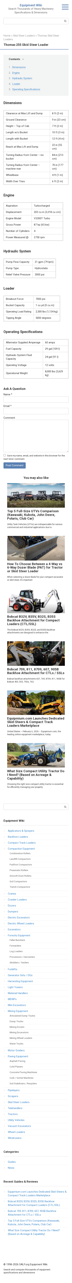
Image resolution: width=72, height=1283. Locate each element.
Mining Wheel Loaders (21, 1038)
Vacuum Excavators (19, 1126)
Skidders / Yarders (19, 962)
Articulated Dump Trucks (22, 1015)
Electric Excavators (19, 917)
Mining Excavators (19, 1032)
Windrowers (14, 1138)
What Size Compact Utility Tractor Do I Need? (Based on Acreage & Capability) (35, 774)
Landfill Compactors (20, 858)
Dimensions (19, 67)
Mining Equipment (18, 1011)
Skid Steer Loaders (19, 1102)
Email (7, 406)
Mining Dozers (17, 1026)
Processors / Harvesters (22, 956)
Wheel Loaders (16, 1132)
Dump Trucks (16, 1021)
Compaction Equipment (21, 848)
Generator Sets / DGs (20, 975)
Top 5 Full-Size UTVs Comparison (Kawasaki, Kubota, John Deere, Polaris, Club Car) (33, 514)
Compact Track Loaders (22, 842)
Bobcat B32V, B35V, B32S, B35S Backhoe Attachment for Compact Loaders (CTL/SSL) (33, 620)
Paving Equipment (18, 1056)
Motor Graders (16, 1050)
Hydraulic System (22, 78)
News (11, 1167)
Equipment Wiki (31, 5)
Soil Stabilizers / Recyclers (23, 1083)
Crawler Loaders (17, 899)
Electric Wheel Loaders (21, 923)
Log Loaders (16, 951)
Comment (9, 417)
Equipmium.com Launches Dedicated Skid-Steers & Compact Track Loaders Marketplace (35, 722)
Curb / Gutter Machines (21, 1077)
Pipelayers (14, 1090)
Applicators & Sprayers (21, 830)
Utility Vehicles (16, 1120)
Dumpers (13, 911)
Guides (12, 1161)
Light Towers (15, 987)
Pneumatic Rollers (19, 870)
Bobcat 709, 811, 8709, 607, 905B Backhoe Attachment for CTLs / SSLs (35, 671)
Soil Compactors (18, 881)
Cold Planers (16, 1066)
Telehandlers (15, 1108)
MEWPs (12, 999)
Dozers (12, 905)
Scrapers (13, 1096)
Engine (16, 72)
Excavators (14, 929)
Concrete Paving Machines (23, 1072)
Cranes (12, 893)
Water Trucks (16, 1043)
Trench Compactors (20, 886)
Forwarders (15, 945)
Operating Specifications (26, 89)
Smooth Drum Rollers (20, 875)
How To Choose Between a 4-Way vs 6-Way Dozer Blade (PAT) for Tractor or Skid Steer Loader (35, 567)
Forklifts (12, 969)
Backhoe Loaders (18, 836)
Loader (16, 83)
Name (7, 394)
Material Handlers (18, 993)
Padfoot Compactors (21, 864)
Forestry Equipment (19, 935)
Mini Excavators (17, 1005)
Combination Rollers (20, 853)
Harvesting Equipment (20, 981)
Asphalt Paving (17, 1061)
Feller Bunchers (17, 940)
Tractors (13, 1114)
